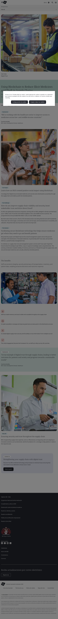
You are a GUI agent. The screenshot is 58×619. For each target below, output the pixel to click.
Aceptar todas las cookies (37, 102)
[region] (29, 98)
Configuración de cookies (19, 102)
